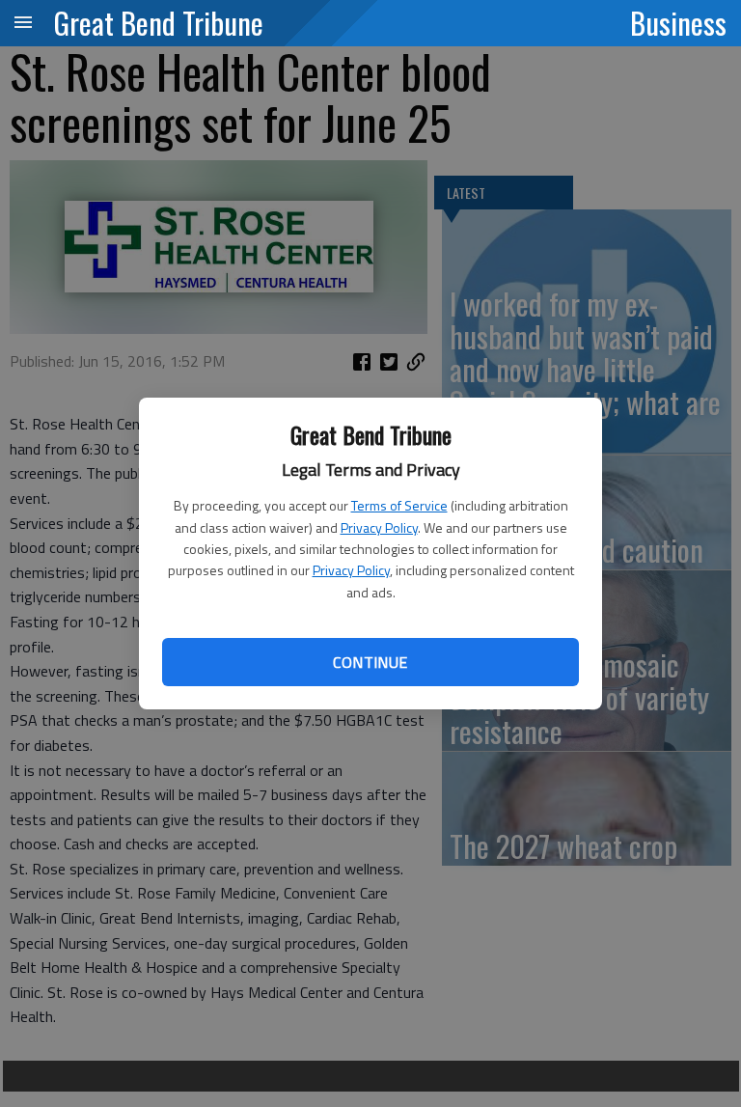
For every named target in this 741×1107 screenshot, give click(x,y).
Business (678, 22)
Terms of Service (399, 505)
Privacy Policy (379, 527)
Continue (370, 662)
